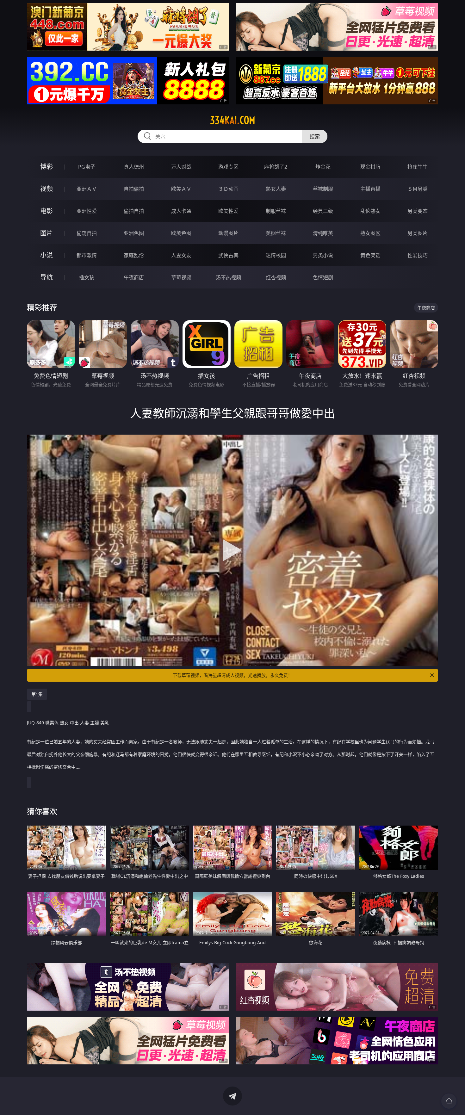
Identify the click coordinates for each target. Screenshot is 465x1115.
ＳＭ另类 (417, 188)
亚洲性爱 (87, 211)
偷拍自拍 (134, 211)
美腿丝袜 (276, 233)
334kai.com (232, 120)
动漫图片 (228, 233)
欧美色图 (181, 233)
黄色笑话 (370, 255)
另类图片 (417, 233)
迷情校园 (276, 255)
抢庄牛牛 (417, 166)
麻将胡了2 (275, 166)
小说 (46, 255)
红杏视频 (276, 277)
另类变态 (417, 211)
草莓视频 (181, 277)
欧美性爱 (228, 211)
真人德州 (134, 166)
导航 (46, 277)
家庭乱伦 (134, 255)
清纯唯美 (323, 233)
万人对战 (181, 166)
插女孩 (86, 277)
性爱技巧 (417, 255)
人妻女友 (181, 255)
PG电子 (86, 166)
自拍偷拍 (134, 188)
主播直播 (370, 188)
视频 (46, 188)
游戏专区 (228, 166)
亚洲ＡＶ (87, 188)
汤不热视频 (228, 277)
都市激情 (87, 255)
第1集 (37, 694)
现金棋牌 (370, 166)
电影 (46, 211)
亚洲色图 (134, 233)
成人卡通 (181, 211)
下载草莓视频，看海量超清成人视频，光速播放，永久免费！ (232, 675)
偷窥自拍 (87, 233)
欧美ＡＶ (181, 188)
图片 (46, 233)
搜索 (315, 136)
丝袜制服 (323, 188)
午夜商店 (134, 277)
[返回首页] (448, 1101)
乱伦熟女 (370, 211)
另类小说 (323, 255)
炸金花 (323, 166)
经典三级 (323, 211)
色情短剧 (323, 277)
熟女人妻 (276, 188)
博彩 (46, 166)
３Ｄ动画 (228, 188)
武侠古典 (228, 255)
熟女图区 (370, 233)
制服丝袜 (276, 211)
